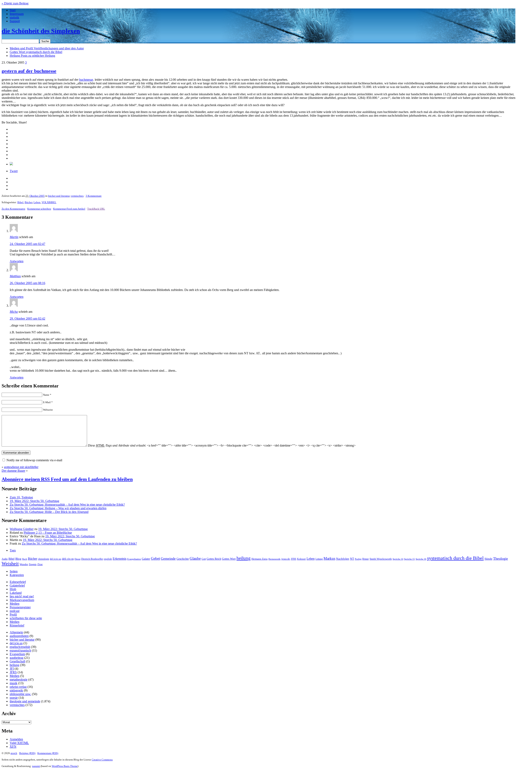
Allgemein (16, 632)
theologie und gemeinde (25, 701)
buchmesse (86, 79)
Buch (24, 559)
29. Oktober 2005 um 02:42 (27, 318)
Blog (18, 558)
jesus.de (285, 559)
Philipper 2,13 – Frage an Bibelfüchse (48, 532)
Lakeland (16, 592)
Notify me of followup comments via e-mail (34, 460)
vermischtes (77, 195)
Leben (37, 202)
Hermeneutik (274, 559)
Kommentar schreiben (39, 208)
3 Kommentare (94, 195)
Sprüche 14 (398, 559)
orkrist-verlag (18, 686)
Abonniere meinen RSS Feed (67, 479)
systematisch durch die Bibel (455, 558)
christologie (43, 559)
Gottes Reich (214, 558)
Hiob (13, 589)
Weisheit (10, 563)
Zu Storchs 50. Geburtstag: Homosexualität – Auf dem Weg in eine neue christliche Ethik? (67, 504)
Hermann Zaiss (259, 559)
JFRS (293, 559)
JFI (12, 668)
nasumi (36, 766)
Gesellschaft (17, 661)
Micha (14, 311)
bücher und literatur (58, 195)
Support (15, 21)
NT (352, 558)
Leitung (319, 559)
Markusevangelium (22, 600)
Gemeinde (168, 559)
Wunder (24, 564)
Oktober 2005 (37, 195)
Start (13, 10)
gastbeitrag (16, 657)
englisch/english (20, 647)
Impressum (17, 14)
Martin (14, 237)
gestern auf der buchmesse (29, 71)
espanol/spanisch (20, 650)
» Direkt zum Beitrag (15, 3)
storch (14, 753)
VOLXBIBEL (49, 202)
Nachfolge (342, 558)
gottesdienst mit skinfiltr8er (21, 467)
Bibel (20, 202)
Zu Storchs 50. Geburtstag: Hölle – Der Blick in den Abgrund (49, 512)
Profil (13, 614)
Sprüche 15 (409, 559)
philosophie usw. (20, 694)
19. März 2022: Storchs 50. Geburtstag (34, 501)
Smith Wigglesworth (381, 558)
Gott (204, 559)
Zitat (40, 564)
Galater (146, 558)
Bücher (28, 202)
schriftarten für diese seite (26, 618)
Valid (19, 743)
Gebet (155, 558)
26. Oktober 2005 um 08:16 (27, 283)
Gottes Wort (36, 52)
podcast (14, 611)
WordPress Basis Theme (65, 766)
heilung (243, 558)
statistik (14, 17)
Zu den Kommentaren (13, 208)
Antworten (16, 261)
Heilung (32, 55)
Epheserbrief (18, 582)
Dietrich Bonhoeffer (92, 558)
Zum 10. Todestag (21, 497)
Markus (329, 558)
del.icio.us (55, 558)
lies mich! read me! (22, 596)
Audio (5, 559)
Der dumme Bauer (13, 470)
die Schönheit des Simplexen (41, 31)
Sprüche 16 (421, 559)
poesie (14, 697)
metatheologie (18, 679)
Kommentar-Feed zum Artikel (69, 208)
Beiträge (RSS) (27, 753)
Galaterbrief (17, 585)
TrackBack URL (96, 208)
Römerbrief (17, 625)
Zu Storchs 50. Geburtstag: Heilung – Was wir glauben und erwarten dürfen (58, 508)
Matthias (15, 276)
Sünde (488, 558)
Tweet (14, 171)
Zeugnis (33, 564)
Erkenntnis (119, 558)
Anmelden (16, 739)
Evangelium (17, 654)
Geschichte (183, 558)
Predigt (358, 559)
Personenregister (20, 607)
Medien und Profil (47, 48)
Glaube (195, 558)
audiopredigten (19, 636)
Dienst (77, 559)
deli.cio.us (68, 558)
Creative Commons (102, 759)
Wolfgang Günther (22, 529)
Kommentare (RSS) (47, 753)
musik (13, 683)
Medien (14, 603)
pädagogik (16, 690)
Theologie (500, 559)
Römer (365, 559)
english (108, 559)
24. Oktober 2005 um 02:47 (27, 244)
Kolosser (301, 559)
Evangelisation (134, 559)
